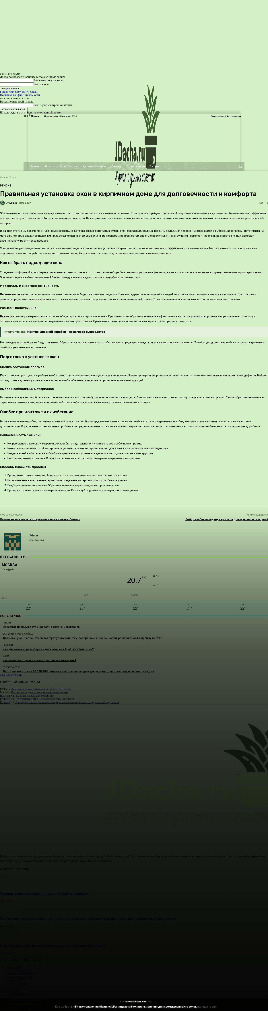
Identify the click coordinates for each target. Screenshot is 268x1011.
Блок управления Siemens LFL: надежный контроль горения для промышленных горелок (136, 1006)
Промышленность (135, 1002)
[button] (240, 166)
